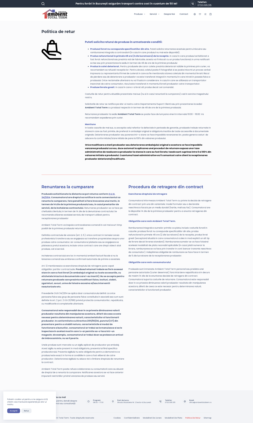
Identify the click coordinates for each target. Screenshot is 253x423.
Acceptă (13, 411)
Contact (183, 14)
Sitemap (207, 418)
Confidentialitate (132, 418)
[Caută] (43, 3)
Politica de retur (192, 418)
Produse (138, 14)
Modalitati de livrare (152, 418)
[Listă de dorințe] (200, 14)
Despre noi (169, 14)
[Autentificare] (195, 14)
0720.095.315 (204, 5)
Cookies (117, 418)
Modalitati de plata (173, 418)
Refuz (26, 411)
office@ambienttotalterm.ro (200, 402)
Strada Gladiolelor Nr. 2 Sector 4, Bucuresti (134, 402)
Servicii (153, 14)
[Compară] (205, 14)
